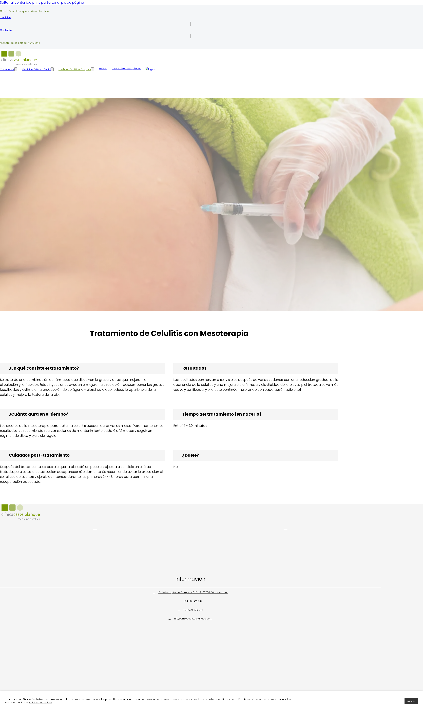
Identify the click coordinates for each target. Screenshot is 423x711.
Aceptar (411, 701)
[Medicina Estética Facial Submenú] (52, 69)
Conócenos (7, 69)
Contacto (6, 30)
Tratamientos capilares (126, 68)
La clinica (5, 17)
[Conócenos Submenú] (15, 69)
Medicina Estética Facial (36, 69)
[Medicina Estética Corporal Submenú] (92, 69)
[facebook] (285, 527)
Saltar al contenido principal (23, 2)
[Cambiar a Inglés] (150, 69)
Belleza (103, 68)
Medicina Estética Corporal (74, 69)
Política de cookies (40, 702)
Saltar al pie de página (65, 2)
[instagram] (95, 527)
